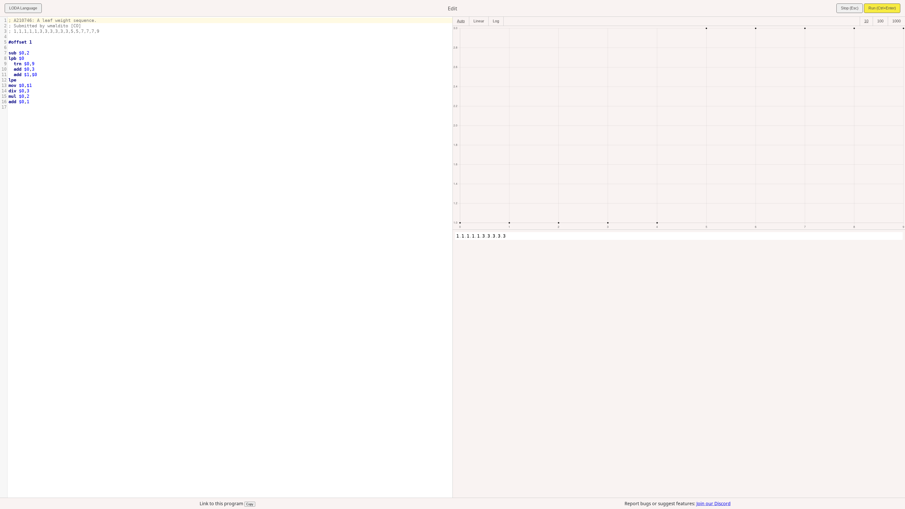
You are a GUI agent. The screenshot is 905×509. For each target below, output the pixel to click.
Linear (478, 21)
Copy (249, 504)
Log (496, 21)
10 (866, 21)
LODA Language (23, 8)
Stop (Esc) (849, 8)
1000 (896, 21)
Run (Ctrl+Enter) (882, 8)
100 (880, 21)
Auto (461, 21)
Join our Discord (713, 503)
